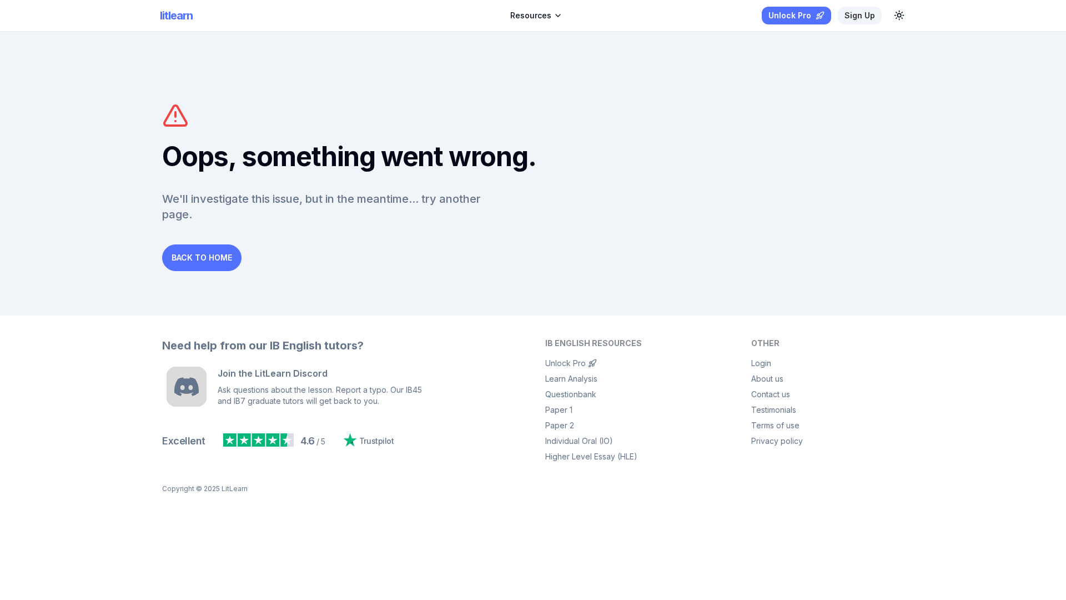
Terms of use (775, 425)
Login (761, 363)
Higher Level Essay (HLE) (591, 456)
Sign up (859, 15)
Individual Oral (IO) (579, 441)
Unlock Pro (565, 363)
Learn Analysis (571, 378)
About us (767, 378)
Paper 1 (558, 409)
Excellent (183, 441)
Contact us (770, 394)
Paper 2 (559, 425)
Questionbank (570, 394)
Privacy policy (777, 441)
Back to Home (202, 257)
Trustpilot (376, 441)
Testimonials (773, 409)
